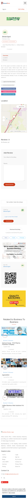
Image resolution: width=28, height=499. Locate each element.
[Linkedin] (4, 477)
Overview (5, 55)
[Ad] (14, 250)
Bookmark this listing (15, 229)
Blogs (3, 459)
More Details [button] (12, 492)
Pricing (4, 466)
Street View (21, 106)
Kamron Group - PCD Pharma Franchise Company (11, 343)
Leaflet (11, 131)
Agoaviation (5, 375)
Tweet (13, 237)
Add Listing (21, 9)
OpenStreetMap (18, 131)
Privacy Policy (19, 464)
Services (4, 464)
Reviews (5, 60)
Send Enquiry (9, 221)
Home (4, 454)
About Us (17, 466)
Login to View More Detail (9, 81)
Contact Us (18, 461)
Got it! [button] (14, 496)
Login (16, 454)
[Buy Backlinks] (14, 298)
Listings (4, 457)
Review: (6, 163)
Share (5, 237)
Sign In (4, 9)
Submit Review (9, 184)
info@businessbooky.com (12, 474)
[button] (4, 117)
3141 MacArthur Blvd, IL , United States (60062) (12, 46)
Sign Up (17, 457)
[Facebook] (1, 477)
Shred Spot (6, 211)
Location (5, 57)
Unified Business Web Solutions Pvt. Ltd (13, 406)
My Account (18, 459)
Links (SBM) (5, 461)
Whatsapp (21, 237)
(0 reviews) (9, 49)
